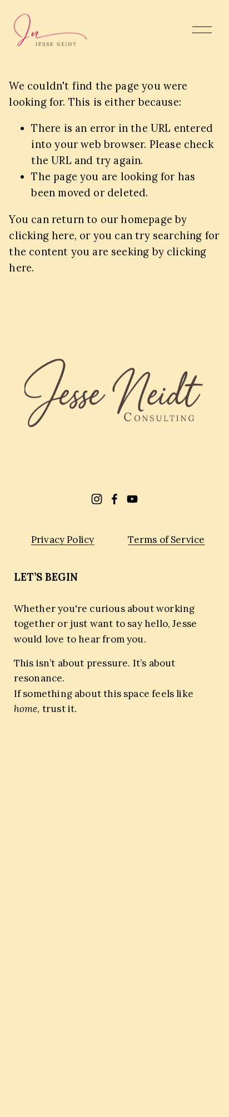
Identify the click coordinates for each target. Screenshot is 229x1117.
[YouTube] (132, 499)
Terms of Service (166, 539)
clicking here (41, 235)
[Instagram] (96, 499)
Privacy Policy (62, 539)
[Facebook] (114, 499)
